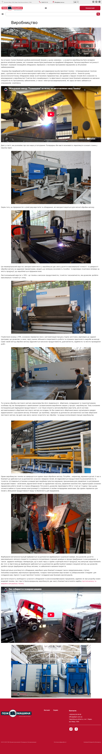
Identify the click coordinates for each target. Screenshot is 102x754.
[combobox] (51, 14)
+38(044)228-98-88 (75, 714)
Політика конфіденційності (60, 742)
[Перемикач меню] (46, 8)
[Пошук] (98, 14)
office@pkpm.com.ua (75, 717)
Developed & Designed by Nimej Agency (92, 742)
